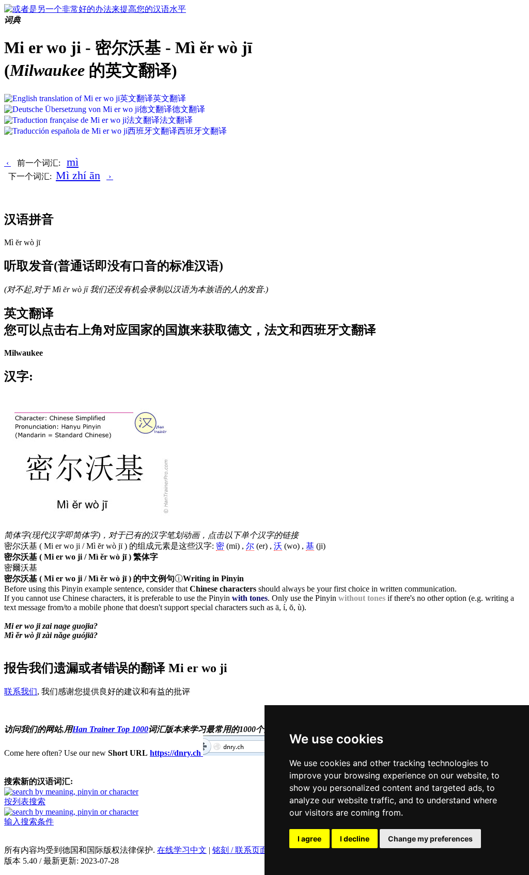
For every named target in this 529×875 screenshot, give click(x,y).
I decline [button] (354, 838)
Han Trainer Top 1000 (110, 729)
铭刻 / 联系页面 (240, 850)
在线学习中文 (182, 850)
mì (73, 161)
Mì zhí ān (78, 175)
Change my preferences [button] (430, 838)
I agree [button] (309, 838)
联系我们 (20, 691)
